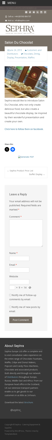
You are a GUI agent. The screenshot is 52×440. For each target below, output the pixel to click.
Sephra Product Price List (20, 170)
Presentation (21, 57)
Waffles (31, 57)
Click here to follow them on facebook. (24, 129)
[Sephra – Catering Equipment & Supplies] (17, 28)
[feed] (37, 13)
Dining (37, 53)
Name (13, 253)
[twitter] (30, 13)
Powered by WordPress (14, 431)
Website (13, 276)
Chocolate (28, 53)
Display (10, 57)
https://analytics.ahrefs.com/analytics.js (18, 8)
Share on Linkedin (28, 138)
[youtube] (33, 13)
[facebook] (26, 13)
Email (13, 264)
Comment (15, 216)
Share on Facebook (15, 138)
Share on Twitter (8, 138)
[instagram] (41, 13)
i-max (33, 431)
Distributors (12, 377)
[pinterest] (45, 13)
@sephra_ (15, 410)
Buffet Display (37, 174)
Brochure (28, 402)
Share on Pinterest (21, 138)
